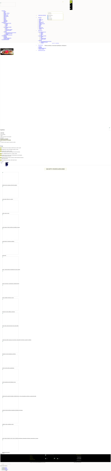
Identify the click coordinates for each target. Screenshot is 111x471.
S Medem (7, 34)
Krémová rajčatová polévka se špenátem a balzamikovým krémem (12, 410)
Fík (41, 39)
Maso (40, 21)
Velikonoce (40, 22)
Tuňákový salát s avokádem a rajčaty (8, 424)
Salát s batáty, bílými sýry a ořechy (7, 199)
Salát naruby (4, 255)
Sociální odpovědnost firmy (42, 48)
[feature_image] (10, 183)
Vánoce (40, 20)
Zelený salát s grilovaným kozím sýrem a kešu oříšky (10, 325)
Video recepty (41, 27)
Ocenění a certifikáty (6, 38)
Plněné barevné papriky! (6, 452)
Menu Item (5, 21)
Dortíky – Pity (41, 19)
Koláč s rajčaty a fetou (5, 213)
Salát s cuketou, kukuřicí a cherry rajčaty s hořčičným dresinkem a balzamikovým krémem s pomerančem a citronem (20, 438)
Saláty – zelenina (6, 16)
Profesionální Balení (42, 43)
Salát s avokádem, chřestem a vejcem (8, 297)
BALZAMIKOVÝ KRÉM (7, 27)
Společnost (40, 46)
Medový (42, 34)
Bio (6, 26)
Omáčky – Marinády (42, 23)
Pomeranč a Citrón (43, 38)
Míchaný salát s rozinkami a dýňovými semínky (9, 185)
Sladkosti (5, 18)
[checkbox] (53, 15)
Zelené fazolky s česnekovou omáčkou (8, 241)
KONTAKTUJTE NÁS (32, 459)
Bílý (41, 37)
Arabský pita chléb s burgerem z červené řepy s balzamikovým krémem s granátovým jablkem (16, 339)
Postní (40, 25)
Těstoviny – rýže (41, 28)
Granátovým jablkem (8, 30)
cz (62, 1)
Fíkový (42, 33)
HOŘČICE (40, 40)
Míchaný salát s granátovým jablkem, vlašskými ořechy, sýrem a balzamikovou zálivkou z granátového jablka (19, 396)
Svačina (5, 11)
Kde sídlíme (40, 47)
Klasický (42, 32)
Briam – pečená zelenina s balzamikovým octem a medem (11, 269)
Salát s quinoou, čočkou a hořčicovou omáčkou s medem (11, 227)
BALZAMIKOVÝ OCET (7, 23)
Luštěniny (40, 24)
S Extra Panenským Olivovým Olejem (46, 41)
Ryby (40, 26)
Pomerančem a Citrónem (9, 29)
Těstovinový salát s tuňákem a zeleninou (8, 311)
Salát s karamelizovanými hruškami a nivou (9, 382)
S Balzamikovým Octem (44, 42)
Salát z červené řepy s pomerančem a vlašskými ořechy (10, 283)
